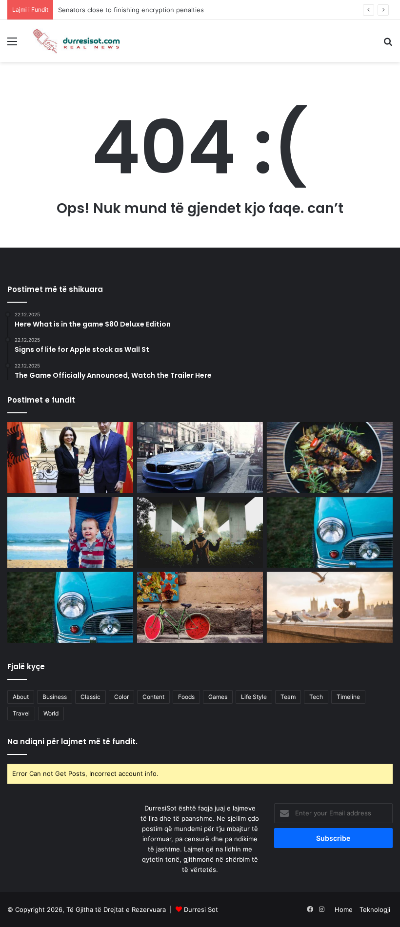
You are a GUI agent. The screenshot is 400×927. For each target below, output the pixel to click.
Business (54, 696)
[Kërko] (388, 45)
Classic (90, 696)
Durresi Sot (201, 909)
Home (344, 909)
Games (217, 696)
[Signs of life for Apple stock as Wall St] (200, 607)
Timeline (348, 696)
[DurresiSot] (78, 41)
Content (153, 696)
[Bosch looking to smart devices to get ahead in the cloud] (70, 607)
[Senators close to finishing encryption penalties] (200, 457)
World (51, 713)
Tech (316, 696)
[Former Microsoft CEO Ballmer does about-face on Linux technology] (330, 532)
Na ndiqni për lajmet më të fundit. (72, 741)
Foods (186, 696)
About (21, 696)
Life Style (254, 696)
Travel (21, 713)
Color (121, 696)
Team (288, 696)
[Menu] (12, 45)
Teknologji (375, 909)
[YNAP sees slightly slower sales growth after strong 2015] (330, 607)
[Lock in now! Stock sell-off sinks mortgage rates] (70, 532)
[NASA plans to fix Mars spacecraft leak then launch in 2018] (330, 457)
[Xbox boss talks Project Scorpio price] (200, 532)
